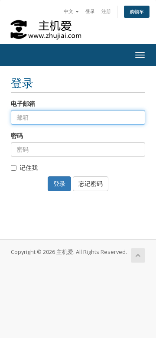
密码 (17, 135)
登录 (90, 11)
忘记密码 (90, 183)
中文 (69, 11)
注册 (106, 11)
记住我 (29, 167)
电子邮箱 (23, 103)
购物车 (137, 11)
